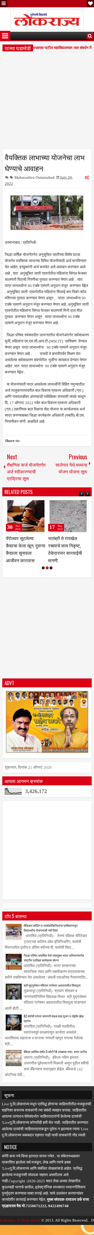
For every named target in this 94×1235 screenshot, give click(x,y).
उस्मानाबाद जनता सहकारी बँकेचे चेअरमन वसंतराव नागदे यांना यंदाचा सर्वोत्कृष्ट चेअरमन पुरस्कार (26, 553)
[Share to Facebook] (31, 504)
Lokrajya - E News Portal (20, 1227)
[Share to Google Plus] (41, 504)
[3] (51, 575)
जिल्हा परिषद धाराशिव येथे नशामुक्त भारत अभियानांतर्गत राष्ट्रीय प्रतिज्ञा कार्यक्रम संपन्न (54, 965)
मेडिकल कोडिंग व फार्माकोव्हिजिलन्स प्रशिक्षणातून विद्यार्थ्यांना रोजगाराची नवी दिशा (51, 935)
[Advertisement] (47, 102)
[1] (43, 575)
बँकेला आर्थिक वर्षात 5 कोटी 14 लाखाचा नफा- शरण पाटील (55, 1058)
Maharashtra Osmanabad (34, 177)
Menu (3, 3)
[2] (47, 575)
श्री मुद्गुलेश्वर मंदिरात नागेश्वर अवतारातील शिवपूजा (52, 992)
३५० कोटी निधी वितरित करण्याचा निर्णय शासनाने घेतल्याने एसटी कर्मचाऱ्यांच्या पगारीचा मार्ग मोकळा (67, 553)
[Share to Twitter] (36, 504)
